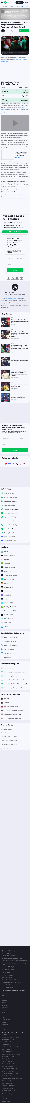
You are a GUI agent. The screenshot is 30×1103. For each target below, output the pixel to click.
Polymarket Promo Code (8, 1044)
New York (4, 995)
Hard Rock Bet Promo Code (9, 1068)
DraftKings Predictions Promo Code (11, 1054)
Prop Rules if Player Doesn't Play (13, 718)
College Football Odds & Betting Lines (12, 958)
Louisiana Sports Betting (10, 501)
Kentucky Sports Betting (10, 532)
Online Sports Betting (10, 493)
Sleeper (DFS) (8, 599)
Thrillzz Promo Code (7, 1088)
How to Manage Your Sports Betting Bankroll (16, 687)
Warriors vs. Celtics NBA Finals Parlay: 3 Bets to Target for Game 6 (21, 154)
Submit (15, 270)
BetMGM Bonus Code (8, 1039)
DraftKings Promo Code (8, 1059)
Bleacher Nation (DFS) (10, 610)
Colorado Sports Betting (10, 513)
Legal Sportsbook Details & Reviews (14, 668)
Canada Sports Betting (10, 536)
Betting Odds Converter (10, 645)
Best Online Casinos (6, 729)
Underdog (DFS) (8, 587)
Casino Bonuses (5, 733)
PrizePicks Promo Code (8, 1090)
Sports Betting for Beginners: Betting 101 (15, 672)
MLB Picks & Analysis (7, 984)
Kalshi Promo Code (7, 1049)
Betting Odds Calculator (10, 637)
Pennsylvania (5, 1010)
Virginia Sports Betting (10, 517)
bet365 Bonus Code (7, 1042)
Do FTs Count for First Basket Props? (14, 710)
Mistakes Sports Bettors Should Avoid (14, 680)
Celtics (25, 91)
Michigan (4, 1015)
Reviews (4, 547)
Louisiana (4, 998)
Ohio (3, 1017)
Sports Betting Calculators (12, 633)
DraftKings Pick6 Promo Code (10, 1073)
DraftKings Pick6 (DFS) (10, 607)
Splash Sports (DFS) (9, 618)
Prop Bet (6, 698)
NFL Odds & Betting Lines (9, 953)
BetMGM (6, 559)
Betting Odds (7, 657)
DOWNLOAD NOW (15, 232)
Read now (17, 157)
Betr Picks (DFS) (8, 603)
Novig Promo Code (7, 1051)
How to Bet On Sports (10, 664)
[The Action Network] (5, 2)
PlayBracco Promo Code (8, 1085)
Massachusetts (6, 1019)
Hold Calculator (8, 653)
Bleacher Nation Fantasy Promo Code (12, 1078)
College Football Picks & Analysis (11, 980)
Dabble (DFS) (7, 595)
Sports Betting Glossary (10, 676)
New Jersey (5, 1007)
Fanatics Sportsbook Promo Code (11, 1037)
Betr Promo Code (6, 1080)
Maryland (4, 1000)
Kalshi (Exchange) (9, 579)
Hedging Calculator (9, 649)
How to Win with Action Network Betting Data (16, 684)
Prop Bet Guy (9, 30)
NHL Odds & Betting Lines (9, 969)
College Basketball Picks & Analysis (11, 982)
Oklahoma (26, 183)
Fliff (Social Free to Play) (10, 575)
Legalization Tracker (7, 993)
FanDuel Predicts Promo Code (10, 1046)
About (3, 1096)
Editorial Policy (6, 1101)
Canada (4, 1029)
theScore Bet (7, 571)
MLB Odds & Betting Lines (9, 967)
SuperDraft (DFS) (8, 622)
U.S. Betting (6, 489)
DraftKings (7, 563)
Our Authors (5, 1098)
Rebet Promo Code (7, 1083)
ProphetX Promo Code (8, 1056)
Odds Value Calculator (10, 641)
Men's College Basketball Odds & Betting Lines (14, 960)
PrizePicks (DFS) (8, 591)
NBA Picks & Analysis (7, 977)
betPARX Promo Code (8, 1066)
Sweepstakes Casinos (7, 748)
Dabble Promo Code (7, 1076)
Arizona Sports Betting (10, 529)
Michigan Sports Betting (10, 525)
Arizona (4, 1002)
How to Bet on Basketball (11, 706)
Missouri (4, 1027)
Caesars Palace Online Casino (9, 740)
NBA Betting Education (10, 694)
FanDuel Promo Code (8, 1061)
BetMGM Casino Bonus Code (9, 736)
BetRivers (6, 583)
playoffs (3, 113)
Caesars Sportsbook (9, 567)
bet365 (6, 551)
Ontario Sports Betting (10, 540)
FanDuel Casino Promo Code (9, 744)
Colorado (4, 1005)
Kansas (4, 1022)
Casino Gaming (7, 725)
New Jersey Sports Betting (11, 521)
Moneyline (6, 702)
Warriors (18, 91)
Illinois (3, 1012)
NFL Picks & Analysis (7, 975)
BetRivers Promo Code (8, 1071)
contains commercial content (12, 298)
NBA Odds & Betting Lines (9, 955)
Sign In (26, 2)
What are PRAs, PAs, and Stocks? (13, 714)
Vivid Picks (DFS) (8, 615)
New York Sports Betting (10, 497)
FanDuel (6, 626)
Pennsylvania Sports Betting (11, 509)
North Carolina (6, 1024)
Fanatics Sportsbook (9, 555)
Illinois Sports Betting (9, 505)
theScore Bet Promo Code (9, 1063)
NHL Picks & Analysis (7, 987)
